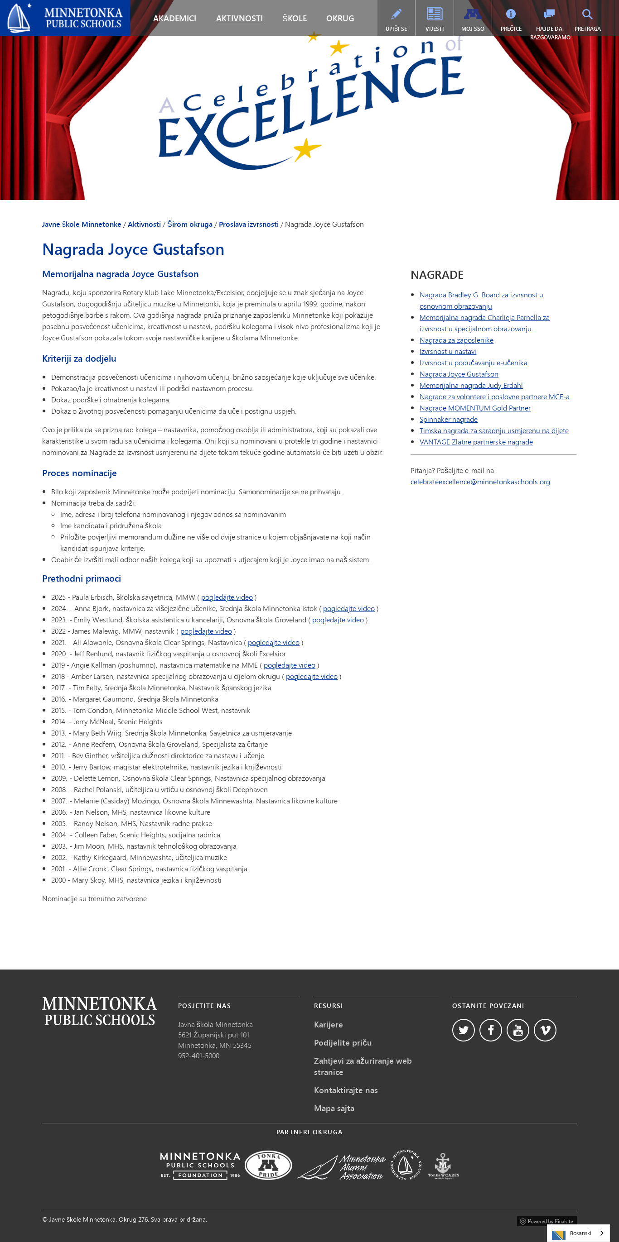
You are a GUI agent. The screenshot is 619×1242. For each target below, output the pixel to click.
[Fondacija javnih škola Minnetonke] (200, 1186)
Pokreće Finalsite (547, 1219)
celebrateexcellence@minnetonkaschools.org (480, 481)
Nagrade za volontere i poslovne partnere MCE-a (495, 396)
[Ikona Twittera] (463, 1030)
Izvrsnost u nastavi (448, 351)
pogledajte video (227, 597)
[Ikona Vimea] (545, 1030)
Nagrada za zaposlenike (456, 339)
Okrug (340, 18)
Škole (294, 18)
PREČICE (511, 29)
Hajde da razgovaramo (549, 33)
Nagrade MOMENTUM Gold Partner (475, 407)
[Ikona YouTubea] (518, 1030)
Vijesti (435, 29)
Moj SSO (472, 29)
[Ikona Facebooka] (490, 1030)
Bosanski (580, 1233)
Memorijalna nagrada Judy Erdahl (471, 385)
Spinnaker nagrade (449, 419)
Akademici (174, 18)
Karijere (328, 1024)
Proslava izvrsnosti (249, 224)
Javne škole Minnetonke (43, 7)
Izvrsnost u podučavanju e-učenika (473, 362)
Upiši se (396, 29)
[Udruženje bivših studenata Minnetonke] (341, 1186)
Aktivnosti (239, 18)
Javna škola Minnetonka (215, 1024)
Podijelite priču (343, 1042)
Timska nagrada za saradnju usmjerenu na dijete (494, 430)
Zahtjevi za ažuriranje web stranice (363, 1066)
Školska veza (99, 1011)
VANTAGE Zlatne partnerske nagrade (476, 441)
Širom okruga (190, 224)
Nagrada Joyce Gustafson (459, 373)
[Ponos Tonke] (268, 1186)
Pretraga (588, 29)
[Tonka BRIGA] (444, 1186)
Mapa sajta (334, 1108)
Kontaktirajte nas (346, 1090)
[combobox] (578, 1233)
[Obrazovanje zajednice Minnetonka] (406, 1186)
